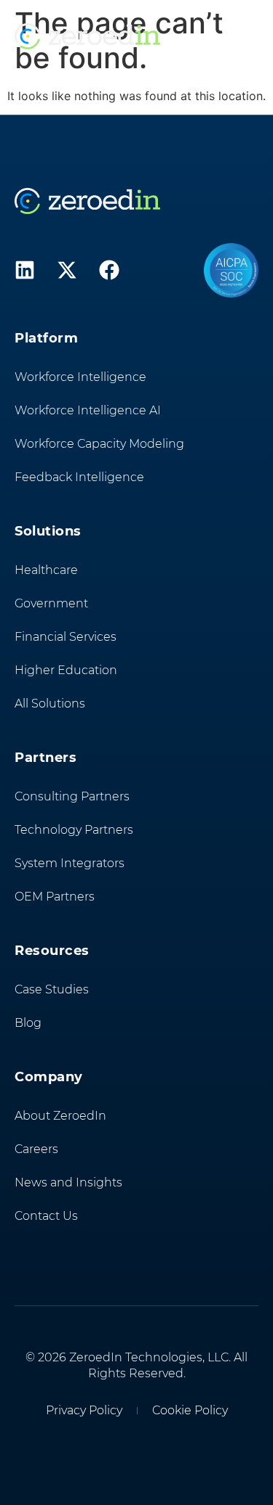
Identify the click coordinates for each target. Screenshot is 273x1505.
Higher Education (66, 670)
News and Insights (68, 1182)
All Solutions (50, 703)
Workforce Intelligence (80, 377)
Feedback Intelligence (79, 477)
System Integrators (69, 863)
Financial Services (65, 637)
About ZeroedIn (60, 1116)
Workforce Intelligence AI (88, 410)
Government (51, 603)
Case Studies (52, 989)
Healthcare (46, 570)
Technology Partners (74, 830)
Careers (36, 1149)
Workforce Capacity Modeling (99, 444)
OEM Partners (55, 896)
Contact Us (46, 1216)
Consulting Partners (72, 796)
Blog (28, 1023)
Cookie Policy (190, 1410)
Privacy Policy (84, 1410)
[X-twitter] (67, 270)
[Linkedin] (25, 270)
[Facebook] (109, 270)
